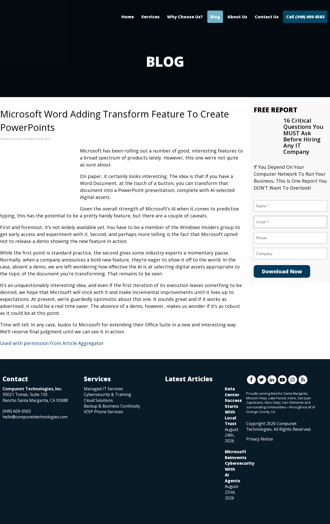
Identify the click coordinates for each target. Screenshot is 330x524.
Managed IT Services (103, 389)
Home (127, 17)
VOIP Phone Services (103, 412)
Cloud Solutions (98, 400)
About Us (237, 17)
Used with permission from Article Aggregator (52, 343)
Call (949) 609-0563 (305, 17)
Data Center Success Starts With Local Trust (233, 406)
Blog (215, 17)
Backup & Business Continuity (112, 406)
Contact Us (267, 17)
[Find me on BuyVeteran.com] (257, 465)
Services (150, 17)
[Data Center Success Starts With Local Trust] (192, 405)
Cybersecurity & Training (107, 394)
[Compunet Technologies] (41, 22)
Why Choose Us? (185, 17)
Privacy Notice (259, 439)
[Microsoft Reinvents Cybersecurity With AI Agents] (192, 468)
